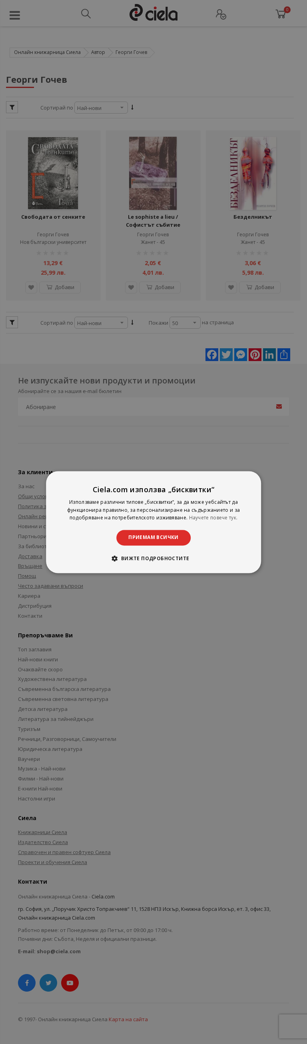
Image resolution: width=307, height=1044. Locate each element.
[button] (153, 558)
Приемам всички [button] (153, 537)
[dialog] (153, 522)
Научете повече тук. (213, 518)
